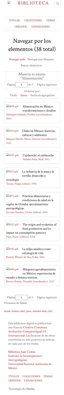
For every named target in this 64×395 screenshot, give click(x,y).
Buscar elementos (31, 65)
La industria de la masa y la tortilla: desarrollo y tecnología (30, 176)
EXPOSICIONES (40, 27)
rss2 (50, 311)
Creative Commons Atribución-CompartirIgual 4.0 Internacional (27, 331)
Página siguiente (47, 85)
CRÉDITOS (21, 27)
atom (7, 311)
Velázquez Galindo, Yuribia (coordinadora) (29, 114)
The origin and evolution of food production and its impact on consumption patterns (31, 229)
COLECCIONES (33, 20)
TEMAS (50, 20)
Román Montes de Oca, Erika (22, 257)
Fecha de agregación (43, 95)
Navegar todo (17, 59)
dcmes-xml (18, 311)
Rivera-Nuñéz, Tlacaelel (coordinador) (27, 281)
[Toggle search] (57, 3)
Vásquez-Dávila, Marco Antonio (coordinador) (31, 139)
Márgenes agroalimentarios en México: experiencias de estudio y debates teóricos (31, 273)
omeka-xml (39, 311)
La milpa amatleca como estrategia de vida (36, 251)
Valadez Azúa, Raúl (33, 159)
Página (11, 85)
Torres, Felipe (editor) (18, 184)
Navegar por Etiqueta (41, 59)
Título (13, 95)
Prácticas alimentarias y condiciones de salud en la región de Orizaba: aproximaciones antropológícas (29, 202)
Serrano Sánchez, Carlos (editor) (23, 212)
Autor (23, 95)
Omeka (30, 389)
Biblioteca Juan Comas (21, 352)
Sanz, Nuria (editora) (17, 237)
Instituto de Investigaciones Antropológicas (25, 358)
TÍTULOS (14, 20)
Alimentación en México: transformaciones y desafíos (39, 108)
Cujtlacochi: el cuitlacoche (38, 155)
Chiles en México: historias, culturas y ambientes (38, 133)
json (28, 311)
